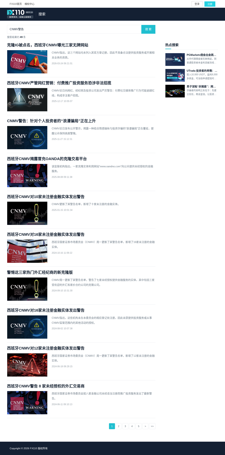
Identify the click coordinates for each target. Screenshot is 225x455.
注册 (209, 4)
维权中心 (29, 3)
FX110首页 (16, 3)
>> (152, 426)
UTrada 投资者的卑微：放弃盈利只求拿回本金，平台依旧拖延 (202, 70)
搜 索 (148, 29)
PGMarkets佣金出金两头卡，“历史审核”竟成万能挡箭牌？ (202, 54)
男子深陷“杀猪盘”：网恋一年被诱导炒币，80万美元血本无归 (202, 86)
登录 (197, 3)
